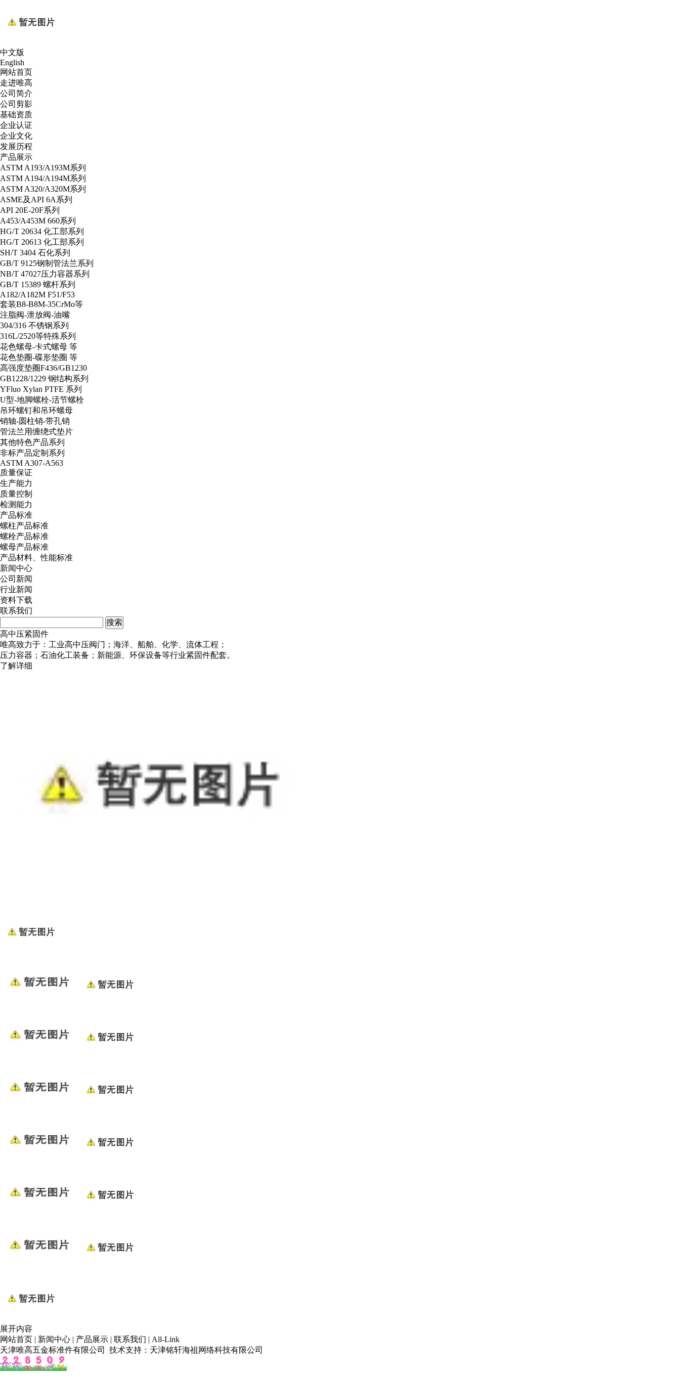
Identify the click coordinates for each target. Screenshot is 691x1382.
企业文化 (16, 135)
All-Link (166, 1339)
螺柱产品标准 (24, 525)
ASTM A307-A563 (31, 463)
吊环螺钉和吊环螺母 (36, 410)
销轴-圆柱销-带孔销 (35, 421)
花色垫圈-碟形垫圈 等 (38, 357)
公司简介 (16, 93)
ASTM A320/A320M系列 (43, 189)
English (12, 62)
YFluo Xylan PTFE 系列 (41, 389)
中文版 (12, 52)
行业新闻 (16, 589)
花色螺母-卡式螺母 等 (38, 346)
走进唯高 (16, 82)
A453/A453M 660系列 (38, 220)
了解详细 (16, 665)
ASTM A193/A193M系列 (43, 167)
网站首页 (16, 72)
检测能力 (16, 504)
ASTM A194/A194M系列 (43, 178)
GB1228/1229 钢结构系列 (44, 378)
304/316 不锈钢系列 (34, 325)
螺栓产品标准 (24, 536)
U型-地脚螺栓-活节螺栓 (42, 399)
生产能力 (16, 483)
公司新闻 (16, 578)
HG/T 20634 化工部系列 (42, 231)
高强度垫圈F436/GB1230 (43, 368)
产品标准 (16, 515)
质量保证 (16, 472)
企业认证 (16, 125)
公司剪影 (16, 104)
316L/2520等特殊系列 (38, 336)
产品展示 (16, 157)
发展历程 (16, 146)
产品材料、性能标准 (36, 557)
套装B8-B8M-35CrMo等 (41, 304)
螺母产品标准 (24, 547)
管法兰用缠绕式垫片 (36, 431)
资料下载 (16, 600)
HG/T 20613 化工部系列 (42, 242)
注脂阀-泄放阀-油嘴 (35, 314)
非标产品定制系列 (32, 453)
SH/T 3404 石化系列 (35, 252)
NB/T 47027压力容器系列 (45, 274)
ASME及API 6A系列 (36, 199)
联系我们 (16, 610)
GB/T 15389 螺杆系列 (37, 284)
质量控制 (16, 493)
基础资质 (16, 114)
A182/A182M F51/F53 (37, 294)
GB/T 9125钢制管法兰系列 (47, 263)
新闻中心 (16, 568)
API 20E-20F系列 (30, 210)
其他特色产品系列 (32, 442)
